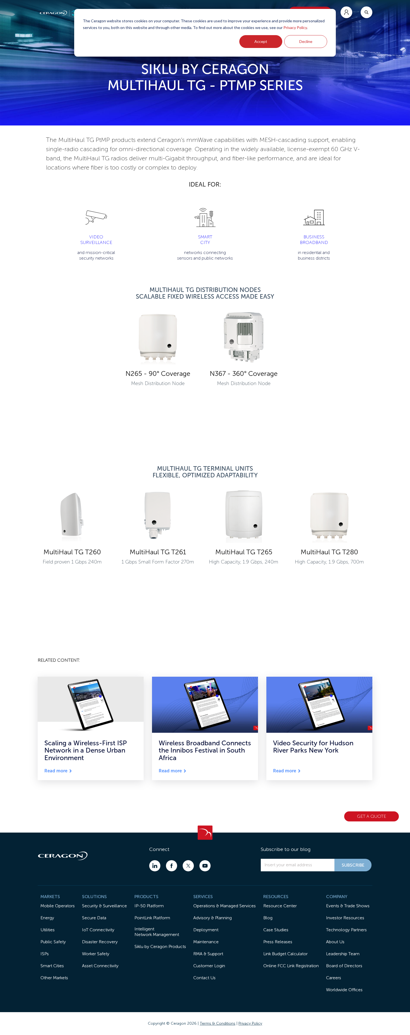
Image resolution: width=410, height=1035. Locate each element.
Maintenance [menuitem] (206, 941)
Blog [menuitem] (267, 917)
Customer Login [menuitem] (209, 965)
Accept (260, 41)
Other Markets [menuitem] (54, 977)
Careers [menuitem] (333, 977)
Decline (305, 41)
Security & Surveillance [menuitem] (104, 905)
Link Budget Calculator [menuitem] (285, 953)
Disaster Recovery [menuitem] (100, 941)
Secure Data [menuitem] (94, 917)
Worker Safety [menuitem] (95, 953)
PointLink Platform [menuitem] (152, 917)
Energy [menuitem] (47, 917)
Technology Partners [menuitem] (346, 929)
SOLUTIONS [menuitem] (94, 896)
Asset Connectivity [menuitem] (100, 965)
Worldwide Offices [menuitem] (344, 989)
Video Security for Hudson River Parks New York (313, 746)
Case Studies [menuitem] (275, 929)
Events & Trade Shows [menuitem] (348, 905)
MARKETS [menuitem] (50, 896)
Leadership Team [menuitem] (343, 953)
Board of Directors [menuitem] (344, 965)
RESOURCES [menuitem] (275, 896)
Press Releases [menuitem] (277, 941)
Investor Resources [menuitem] (345, 917)
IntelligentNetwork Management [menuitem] (156, 931)
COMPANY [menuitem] (336, 896)
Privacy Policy (295, 27)
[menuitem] (346, 12)
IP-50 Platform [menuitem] (149, 905)
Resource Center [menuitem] (280, 905)
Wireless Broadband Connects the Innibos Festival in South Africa (205, 750)
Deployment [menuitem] (205, 929)
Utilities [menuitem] (47, 929)
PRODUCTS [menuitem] (146, 896)
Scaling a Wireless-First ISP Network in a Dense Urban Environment (85, 750)
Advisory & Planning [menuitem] (212, 917)
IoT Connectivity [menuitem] (98, 929)
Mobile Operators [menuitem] (57, 905)
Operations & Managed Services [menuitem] (224, 905)
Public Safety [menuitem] (53, 941)
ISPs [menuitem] (44, 953)
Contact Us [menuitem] (204, 977)
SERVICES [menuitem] (203, 896)
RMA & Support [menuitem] (208, 953)
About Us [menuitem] (335, 941)
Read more (55, 770)
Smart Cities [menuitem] (52, 965)
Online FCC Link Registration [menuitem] (291, 965)
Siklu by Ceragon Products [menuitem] (160, 946)
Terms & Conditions (217, 1023)
